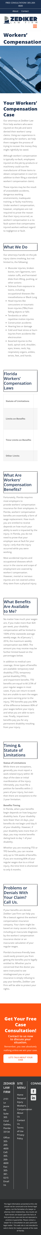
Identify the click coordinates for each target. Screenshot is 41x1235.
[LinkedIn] (33, 1097)
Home (20, 1094)
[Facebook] (33, 1091)
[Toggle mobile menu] (35, 26)
